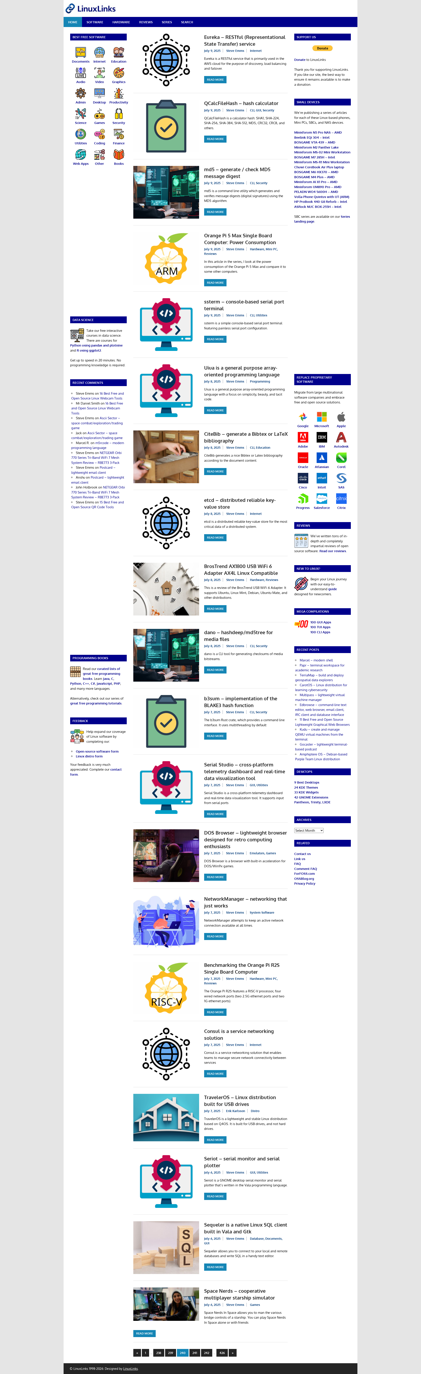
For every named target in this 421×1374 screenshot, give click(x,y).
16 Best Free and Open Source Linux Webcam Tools (97, 408)
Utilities (261, 315)
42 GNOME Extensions (311, 797)
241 (195, 1353)
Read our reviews (332, 551)
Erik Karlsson (235, 1111)
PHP (117, 683)
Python (75, 683)
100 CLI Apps (320, 632)
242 (206, 1353)
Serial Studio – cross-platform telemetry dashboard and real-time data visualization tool (244, 771)
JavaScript (104, 683)
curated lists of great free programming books (101, 674)
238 (158, 1353)
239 (170, 1353)
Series (167, 22)
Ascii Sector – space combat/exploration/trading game (97, 423)
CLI (252, 110)
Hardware (121, 22)
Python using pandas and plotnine (96, 345)
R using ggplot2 (89, 350)
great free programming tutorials (95, 703)
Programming (260, 381)
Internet (256, 51)
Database (257, 1238)
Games (271, 853)
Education (263, 447)
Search (187, 22)
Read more (215, 79)
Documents (273, 1238)
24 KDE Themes (306, 787)
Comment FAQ (305, 869)
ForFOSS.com (304, 873)
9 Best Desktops (306, 782)
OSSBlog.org (304, 879)
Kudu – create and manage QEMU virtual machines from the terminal (319, 734)
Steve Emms (235, 51)
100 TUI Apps (320, 627)
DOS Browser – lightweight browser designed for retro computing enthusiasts (245, 839)
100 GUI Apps (320, 622)
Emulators (257, 853)
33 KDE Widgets (306, 792)
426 (222, 1353)
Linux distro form (89, 756)
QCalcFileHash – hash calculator (241, 103)
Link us (299, 859)
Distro (255, 1111)
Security (268, 110)
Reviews (146, 22)
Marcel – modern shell (316, 660)
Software (95, 22)
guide (332, 589)
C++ (86, 683)
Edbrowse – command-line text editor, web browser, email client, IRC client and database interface (320, 710)
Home (72, 22)
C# (93, 683)
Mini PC (271, 249)
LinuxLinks (130, 1368)
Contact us (302, 854)
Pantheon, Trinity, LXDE (312, 802)
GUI (258, 110)
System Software (262, 912)
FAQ (297, 864)
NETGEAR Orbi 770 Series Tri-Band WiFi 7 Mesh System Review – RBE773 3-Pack (96, 458)
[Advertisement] (98, 244)
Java (106, 679)
